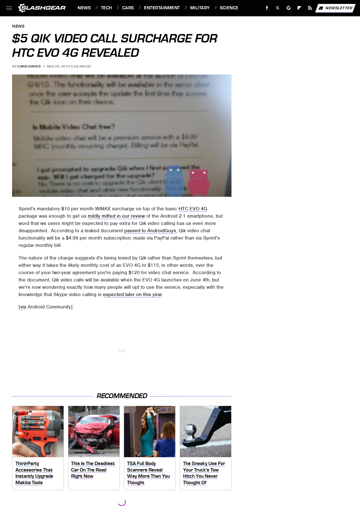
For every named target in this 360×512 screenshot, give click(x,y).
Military (200, 7)
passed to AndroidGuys (150, 230)
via (23, 307)
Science (229, 7)
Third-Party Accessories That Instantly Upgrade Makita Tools (34, 473)
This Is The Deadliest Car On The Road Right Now (93, 470)
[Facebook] (267, 8)
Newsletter (339, 8)
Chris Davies (28, 66)
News (84, 7)
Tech (106, 7)
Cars (128, 7)
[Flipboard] (299, 8)
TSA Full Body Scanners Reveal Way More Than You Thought (148, 473)
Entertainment (162, 7)
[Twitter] (278, 8)
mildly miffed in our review (116, 216)
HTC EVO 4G (193, 209)
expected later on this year (132, 294)
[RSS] (310, 8)
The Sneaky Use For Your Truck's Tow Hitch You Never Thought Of (204, 473)
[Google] (288, 8)
